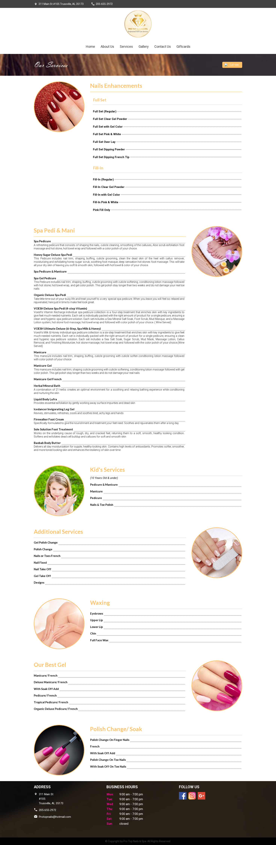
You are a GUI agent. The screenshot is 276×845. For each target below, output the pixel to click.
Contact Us (162, 46)
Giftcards (183, 46)
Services (126, 46)
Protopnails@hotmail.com (55, 816)
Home (90, 46)
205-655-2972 (104, 3)
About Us (107, 46)
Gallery (144, 46)
